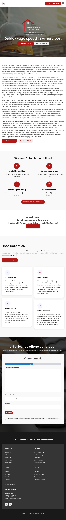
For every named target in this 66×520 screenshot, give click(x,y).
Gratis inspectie (38, 477)
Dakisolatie (8, 457)
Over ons (7, 474)
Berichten (7, 477)
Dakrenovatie (8, 460)
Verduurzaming (38, 455)
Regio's (7, 471)
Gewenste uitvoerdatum (13, 395)
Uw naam (8, 403)
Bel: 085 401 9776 (41, 43)
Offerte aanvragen (53, 3)
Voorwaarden (8, 482)
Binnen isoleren (38, 460)
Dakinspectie (8, 462)
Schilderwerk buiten (39, 462)
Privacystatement (10, 484)
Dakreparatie (8, 455)
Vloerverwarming (39, 452)
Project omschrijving (12, 367)
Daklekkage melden (39, 479)
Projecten (7, 479)
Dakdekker (8, 452)
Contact (36, 471)
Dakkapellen (37, 457)
